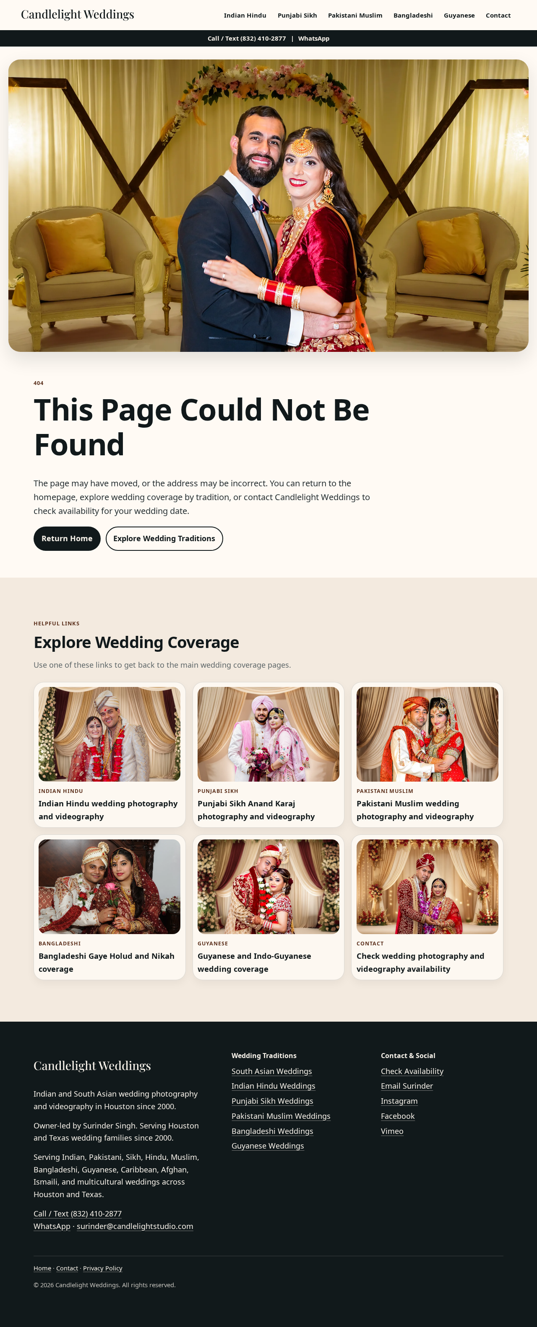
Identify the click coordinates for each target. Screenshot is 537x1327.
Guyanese (459, 15)
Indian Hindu (245, 15)
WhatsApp (313, 38)
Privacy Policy (103, 1268)
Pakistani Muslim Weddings (281, 1116)
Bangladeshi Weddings (272, 1131)
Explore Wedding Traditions (164, 538)
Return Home (67, 538)
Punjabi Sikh (297, 15)
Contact (498, 15)
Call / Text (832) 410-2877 (247, 38)
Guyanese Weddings (268, 1146)
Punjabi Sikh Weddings (272, 1101)
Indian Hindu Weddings (273, 1086)
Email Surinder (407, 1086)
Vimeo (392, 1131)
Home (42, 1268)
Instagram (399, 1101)
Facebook (398, 1116)
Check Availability (412, 1071)
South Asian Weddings (272, 1071)
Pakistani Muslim (355, 15)
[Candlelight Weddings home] (77, 15)
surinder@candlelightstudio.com (135, 1226)
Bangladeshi (413, 15)
